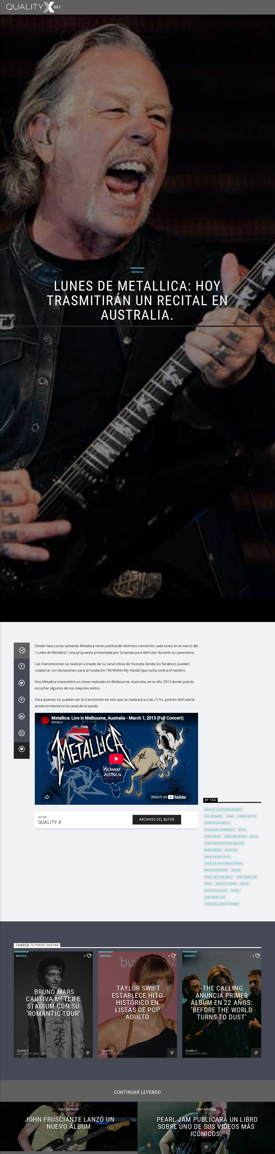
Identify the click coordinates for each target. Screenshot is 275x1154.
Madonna (213, 902)
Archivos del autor (156, 871)
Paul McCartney (218, 929)
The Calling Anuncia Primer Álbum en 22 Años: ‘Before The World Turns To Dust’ (221, 1054)
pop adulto (247, 929)
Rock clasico (216, 942)
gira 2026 (212, 888)
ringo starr (226, 936)
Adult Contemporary (223, 861)
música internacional (224, 915)
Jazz (253, 888)
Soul (235, 942)
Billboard (213, 868)
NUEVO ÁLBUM (216, 922)
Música (137, 296)
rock (245, 936)
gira (242, 881)
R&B (208, 936)
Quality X (49, 874)
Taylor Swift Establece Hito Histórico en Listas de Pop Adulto (137, 1054)
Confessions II (217, 875)
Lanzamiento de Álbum (224, 895)
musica (231, 902)
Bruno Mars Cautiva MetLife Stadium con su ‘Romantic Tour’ (53, 1054)
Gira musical (235, 888)
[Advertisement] (232, 769)
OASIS (235, 922)
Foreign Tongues (219, 881)
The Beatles (215, 949)
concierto (247, 868)
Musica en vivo (217, 908)
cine (230, 868)
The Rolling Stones (221, 956)
